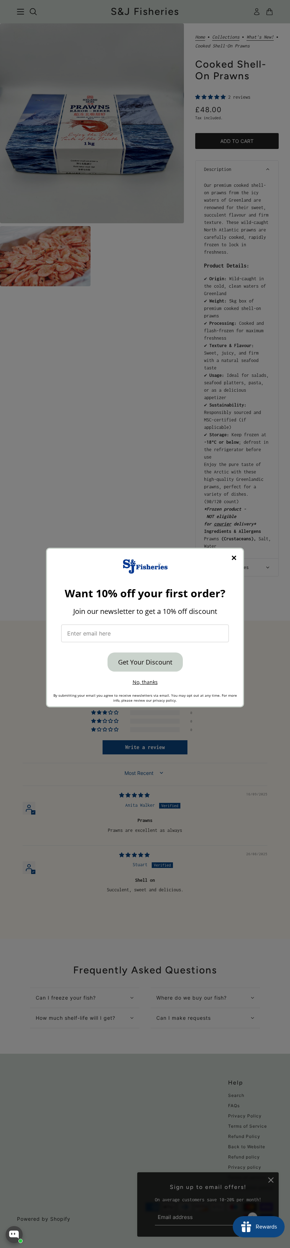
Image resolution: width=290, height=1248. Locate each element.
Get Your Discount (145, 662)
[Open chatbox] (14, 1234)
